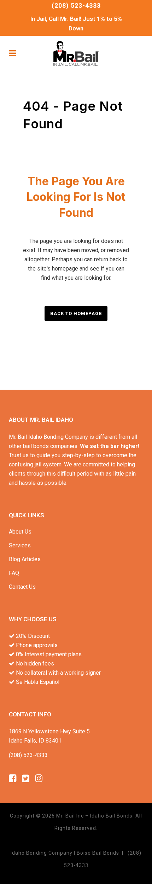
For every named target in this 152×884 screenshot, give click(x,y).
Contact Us (22, 586)
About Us (20, 531)
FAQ (14, 573)
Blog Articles (25, 559)
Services (20, 545)
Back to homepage (76, 313)
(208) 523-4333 (76, 5)
